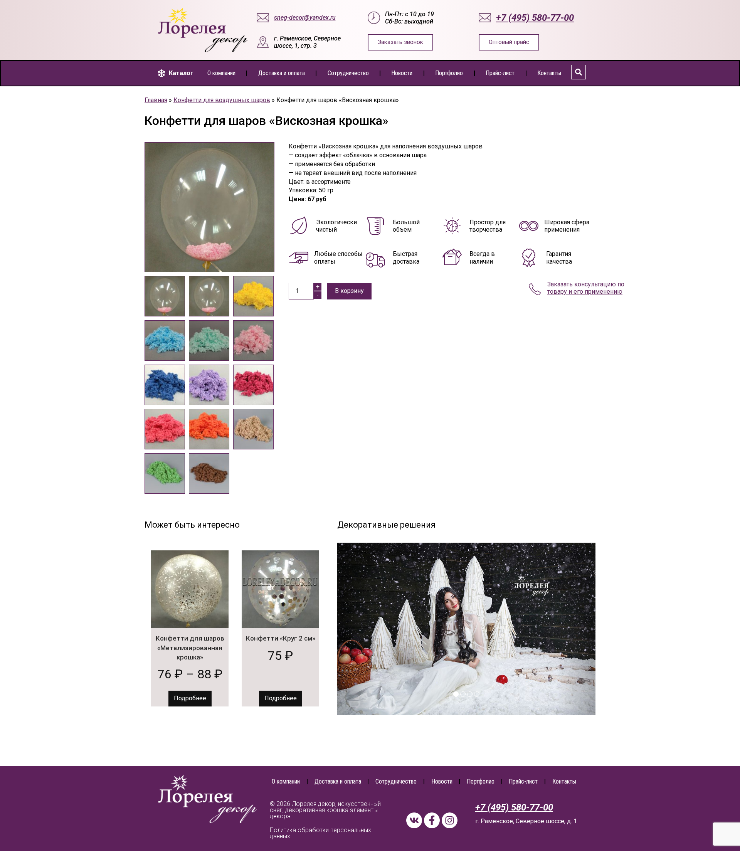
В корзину (349, 290)
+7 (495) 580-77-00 (514, 807)
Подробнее (190, 698)
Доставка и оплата (281, 73)
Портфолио (449, 73)
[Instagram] (449, 820)
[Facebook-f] (432, 820)
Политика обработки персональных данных (320, 833)
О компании (221, 73)
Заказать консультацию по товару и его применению (585, 288)
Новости (401, 73)
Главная (156, 100)
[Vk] (414, 820)
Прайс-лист (500, 73)
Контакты (549, 73)
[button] (175, 73)
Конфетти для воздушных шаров (221, 100)
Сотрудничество (348, 73)
